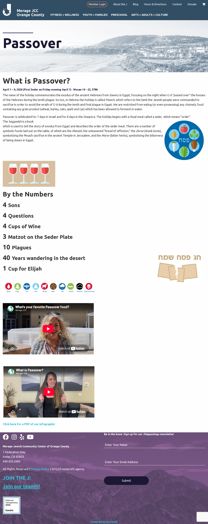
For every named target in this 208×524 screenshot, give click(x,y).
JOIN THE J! (17, 478)
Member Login (97, 4)
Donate (192, 4)
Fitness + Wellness (65, 14)
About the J (120, 4)
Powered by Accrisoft (104, 521)
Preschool (119, 14)
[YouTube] (30, 437)
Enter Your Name (116, 444)
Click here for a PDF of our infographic (29, 424)
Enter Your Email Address (121, 462)
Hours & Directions (155, 4)
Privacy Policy (39, 469)
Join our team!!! (21, 486)
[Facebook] (6, 437)
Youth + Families (95, 14)
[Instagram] (14, 437)
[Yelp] (22, 437)
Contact (177, 4)
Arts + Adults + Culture (149, 14)
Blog (135, 4)
